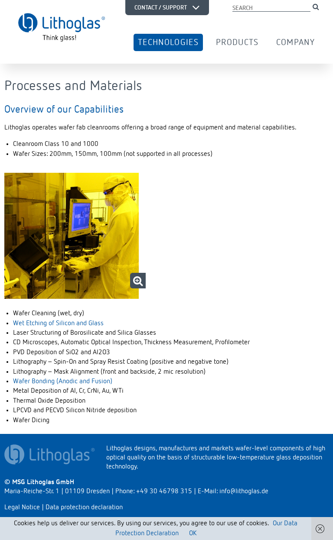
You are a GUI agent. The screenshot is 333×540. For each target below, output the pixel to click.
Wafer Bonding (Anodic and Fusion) (62, 381)
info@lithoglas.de (243, 491)
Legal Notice (22, 507)
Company (295, 42)
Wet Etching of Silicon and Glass (58, 323)
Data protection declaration (84, 507)
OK (192, 533)
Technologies (168, 42)
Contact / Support (161, 7)
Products (237, 42)
